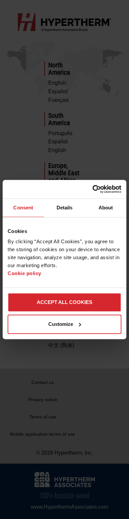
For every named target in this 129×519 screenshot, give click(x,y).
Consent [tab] (23, 207)
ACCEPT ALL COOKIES (64, 302)
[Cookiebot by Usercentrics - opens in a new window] (92, 189)
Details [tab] (65, 207)
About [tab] (106, 207)
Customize (60, 324)
